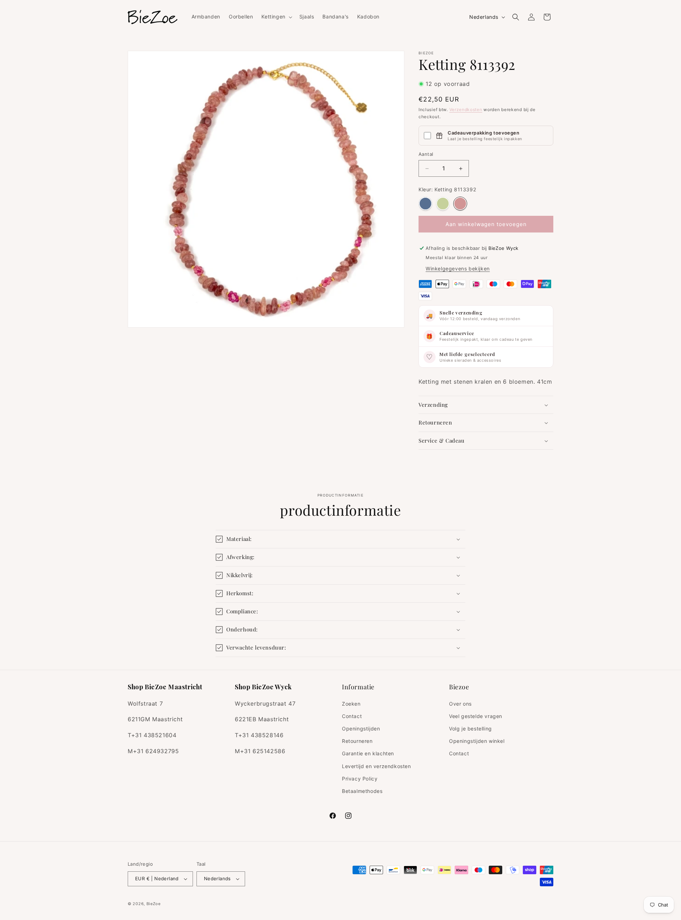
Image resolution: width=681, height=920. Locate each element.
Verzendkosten (465, 109)
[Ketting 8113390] (425, 203)
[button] (276, 16)
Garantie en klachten (368, 753)
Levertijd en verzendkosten (376, 766)
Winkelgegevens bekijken (458, 268)
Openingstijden (361, 728)
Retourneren (357, 741)
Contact (352, 716)
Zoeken (351, 704)
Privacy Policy (359, 779)
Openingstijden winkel (477, 741)
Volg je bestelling (470, 728)
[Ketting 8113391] (443, 203)
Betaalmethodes (362, 791)
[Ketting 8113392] (460, 203)
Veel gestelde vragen (475, 716)
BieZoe (153, 903)
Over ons (460, 704)
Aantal (426, 154)
